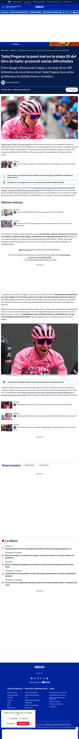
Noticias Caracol (12, 692)
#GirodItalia (65, 255)
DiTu (8, 705)
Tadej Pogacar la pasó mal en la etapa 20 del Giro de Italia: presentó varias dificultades (43, 50)
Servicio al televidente (31, 692)
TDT (26, 697)
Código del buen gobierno (32, 700)
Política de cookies (54, 701)
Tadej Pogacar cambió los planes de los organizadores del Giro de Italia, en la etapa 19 (46, 416)
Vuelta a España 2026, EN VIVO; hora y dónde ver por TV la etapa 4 (40, 212)
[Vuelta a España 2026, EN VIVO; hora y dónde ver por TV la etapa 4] (6, 212)
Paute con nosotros (30, 710)
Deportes (14, 718)
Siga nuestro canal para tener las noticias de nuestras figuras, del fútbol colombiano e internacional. (40, 176)
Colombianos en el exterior (13, 553)
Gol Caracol (27, 1)
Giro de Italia (23, 144)
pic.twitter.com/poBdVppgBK (39, 257)
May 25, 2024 (51, 260)
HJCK (9, 702)
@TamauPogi (26, 250)
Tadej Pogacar (6, 144)
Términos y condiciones (56, 704)
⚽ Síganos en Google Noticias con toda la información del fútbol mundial (35, 382)
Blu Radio (10, 697)
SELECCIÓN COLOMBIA (50, 12)
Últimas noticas (17, 1)
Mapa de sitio (29, 707)
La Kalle (9, 700)
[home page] (9, 2)
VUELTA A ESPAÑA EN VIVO (19, 12)
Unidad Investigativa (39, 1)
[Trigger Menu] (3, 7)
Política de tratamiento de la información (57, 698)
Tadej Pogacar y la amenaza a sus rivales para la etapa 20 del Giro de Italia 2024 (44, 404)
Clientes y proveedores (31, 705)
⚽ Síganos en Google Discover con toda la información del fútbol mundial (35, 182)
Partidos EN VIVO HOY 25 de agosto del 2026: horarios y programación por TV (38, 549)
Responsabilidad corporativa (57, 695)
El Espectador (11, 707)
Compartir (73, 89)
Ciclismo (13, 50)
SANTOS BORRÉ (35, 12)
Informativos (67, 1)
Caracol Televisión (12, 695)
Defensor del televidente (32, 695)
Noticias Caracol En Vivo (54, 1)
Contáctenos (28, 702)
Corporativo (52, 706)
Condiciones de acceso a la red (58, 692)
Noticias (25, 718)
